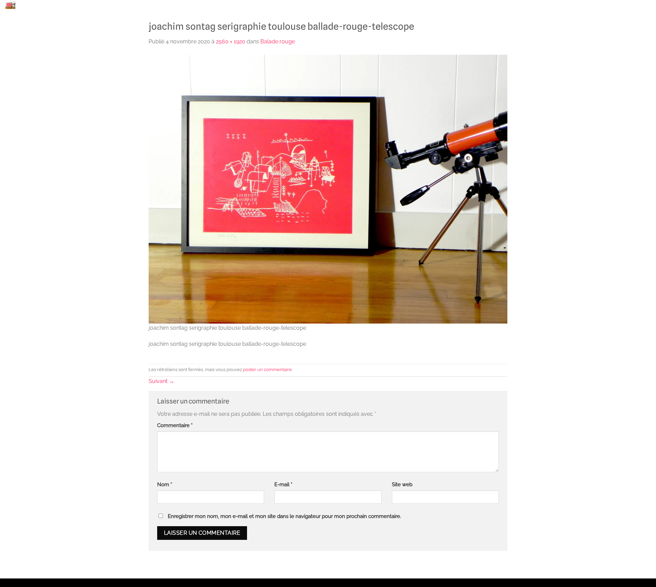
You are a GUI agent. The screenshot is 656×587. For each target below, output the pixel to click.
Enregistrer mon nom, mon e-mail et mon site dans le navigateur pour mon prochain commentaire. (284, 516)
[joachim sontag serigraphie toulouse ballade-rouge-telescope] (328, 188)
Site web (402, 484)
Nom (164, 484)
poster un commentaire (267, 369)
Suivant (161, 381)
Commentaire (175, 425)
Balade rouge (277, 41)
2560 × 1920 (230, 41)
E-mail (283, 484)
